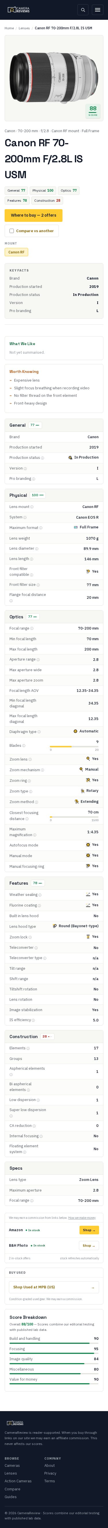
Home (9, 28)
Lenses (24, 28)
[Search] (82, 9)
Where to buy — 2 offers (33, 215)
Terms (49, 1481)
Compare (12, 1489)
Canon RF (16, 252)
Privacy (50, 1473)
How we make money (82, 1218)
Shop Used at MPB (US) (54, 1287)
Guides (11, 1496)
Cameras (12, 1465)
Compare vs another (35, 230)
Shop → (89, 1230)
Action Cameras (18, 1481)
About (49, 1465)
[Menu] (97, 10)
